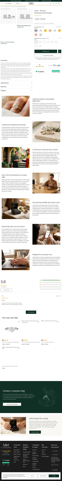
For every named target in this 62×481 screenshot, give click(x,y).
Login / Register (45, 456)
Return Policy (17, 452)
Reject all (32, 475)
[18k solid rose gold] (35, 34)
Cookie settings (36, 469)
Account (44, 450)
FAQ (15, 462)
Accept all (54, 475)
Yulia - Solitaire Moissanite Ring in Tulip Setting (31, 342)
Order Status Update (17, 457)
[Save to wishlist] (53, 3)
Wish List (44, 454)
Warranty (25, 464)
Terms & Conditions (34, 458)
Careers (34, 467)
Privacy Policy (35, 455)
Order (43, 452)
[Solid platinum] (40, 34)
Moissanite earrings (7, 6)
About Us (34, 450)
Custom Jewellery (34, 452)
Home (2, 6)
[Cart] (59, 3)
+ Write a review (6, 289)
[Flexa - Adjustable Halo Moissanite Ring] (11, 356)
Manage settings (43, 475)
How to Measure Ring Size (26, 461)
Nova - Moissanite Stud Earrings (47, 342)
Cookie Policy (35, 461)
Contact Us (16, 460)
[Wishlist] (19, 322)
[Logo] (31, 3)
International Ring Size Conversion (26, 456)
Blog (24, 466)
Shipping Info (17, 450)
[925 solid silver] (35, 30)
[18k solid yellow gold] (59, 30)
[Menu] (2, 3)
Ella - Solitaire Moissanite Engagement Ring (10, 342)
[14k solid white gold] (40, 30)
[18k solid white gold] (54, 30)
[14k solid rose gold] (50, 30)
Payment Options (34, 464)
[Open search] (50, 3)
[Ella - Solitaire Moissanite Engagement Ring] (11, 329)
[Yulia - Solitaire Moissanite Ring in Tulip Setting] (31, 329)
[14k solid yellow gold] (45, 30)
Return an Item (17, 454)
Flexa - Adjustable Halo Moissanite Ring (9, 366)
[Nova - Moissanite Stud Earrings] (50, 329)
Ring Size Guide (26, 452)
